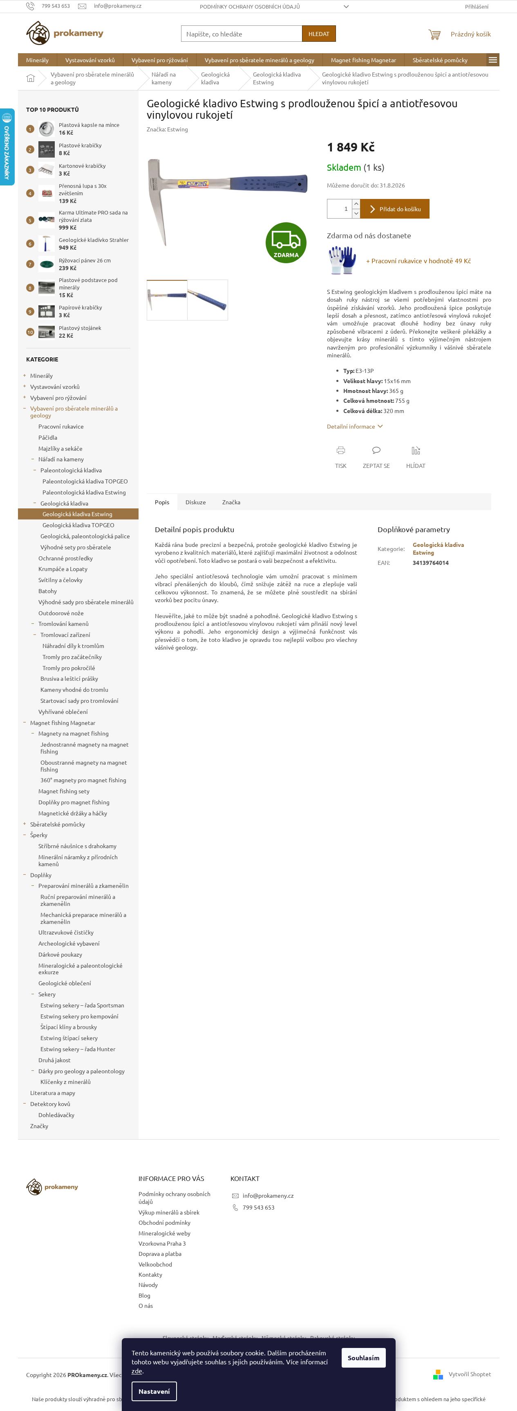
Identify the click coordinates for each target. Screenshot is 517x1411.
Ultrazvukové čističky (66, 932)
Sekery (47, 994)
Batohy (47, 590)
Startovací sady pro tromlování (79, 700)
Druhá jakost (54, 1059)
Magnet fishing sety (64, 791)
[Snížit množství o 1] (356, 213)
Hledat (319, 33)
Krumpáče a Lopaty (62, 568)
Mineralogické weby (164, 1233)
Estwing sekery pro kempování (79, 1016)
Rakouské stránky (332, 1337)
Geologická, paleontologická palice (85, 536)
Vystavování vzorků (55, 386)
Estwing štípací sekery (69, 1037)
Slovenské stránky (185, 1337)
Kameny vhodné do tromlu (74, 689)
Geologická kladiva (64, 503)
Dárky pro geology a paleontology (81, 1071)
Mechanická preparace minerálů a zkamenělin (83, 918)
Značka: (167, 129)
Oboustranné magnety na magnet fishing (83, 766)
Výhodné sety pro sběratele (75, 547)
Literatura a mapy (52, 1092)
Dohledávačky (56, 1114)
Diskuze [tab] (196, 502)
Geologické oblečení (64, 983)
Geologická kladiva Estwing (77, 513)
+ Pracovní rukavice (418, 260)
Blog (144, 1295)
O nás (146, 1305)
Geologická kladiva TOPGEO (78, 524)
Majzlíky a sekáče (60, 448)
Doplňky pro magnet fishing (74, 802)
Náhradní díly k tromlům (73, 645)
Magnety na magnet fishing (73, 733)
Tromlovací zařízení (65, 634)
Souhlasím (364, 1357)
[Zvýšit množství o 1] (356, 204)
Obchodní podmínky (164, 1222)
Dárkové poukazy (60, 954)
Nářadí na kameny (61, 459)
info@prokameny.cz (268, 1195)
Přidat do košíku (400, 208)
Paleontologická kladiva (71, 470)
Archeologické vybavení (69, 943)
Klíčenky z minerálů (65, 1081)
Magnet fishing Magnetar (62, 722)
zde (137, 1370)
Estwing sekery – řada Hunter (77, 1048)
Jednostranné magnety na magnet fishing (84, 747)
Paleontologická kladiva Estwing (84, 492)
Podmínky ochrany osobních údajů (250, 6)
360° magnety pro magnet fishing (83, 779)
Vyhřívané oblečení (63, 711)
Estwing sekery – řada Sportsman (82, 1005)
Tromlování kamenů (63, 623)
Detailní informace (351, 426)
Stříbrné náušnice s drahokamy (77, 845)
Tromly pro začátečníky (72, 656)
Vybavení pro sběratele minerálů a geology (74, 411)
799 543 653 (259, 1207)
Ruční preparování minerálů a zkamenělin (77, 900)
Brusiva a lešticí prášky (69, 678)
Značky (39, 1125)
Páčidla (47, 437)
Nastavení (154, 1391)
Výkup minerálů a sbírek (169, 1212)
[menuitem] (37, 59)
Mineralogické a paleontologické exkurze (80, 969)
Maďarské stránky (235, 1337)
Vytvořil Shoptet (470, 1373)
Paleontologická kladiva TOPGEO (85, 481)
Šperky (38, 834)
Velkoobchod (155, 1264)
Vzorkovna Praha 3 (162, 1243)
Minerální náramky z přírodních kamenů (78, 860)
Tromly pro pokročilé (69, 667)
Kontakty (150, 1274)
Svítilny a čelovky (60, 579)
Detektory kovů (50, 1103)
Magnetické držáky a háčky (72, 813)
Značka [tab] (231, 502)
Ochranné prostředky (65, 558)
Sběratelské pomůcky (57, 824)
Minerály (41, 375)
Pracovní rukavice (61, 426)
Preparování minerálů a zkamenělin (83, 885)
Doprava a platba (160, 1253)
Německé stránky (284, 1337)
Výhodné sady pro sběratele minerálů (86, 601)
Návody (148, 1284)
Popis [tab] (162, 502)
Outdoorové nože (61, 612)
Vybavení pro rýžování (58, 397)
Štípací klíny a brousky (68, 1026)
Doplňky (40, 874)
